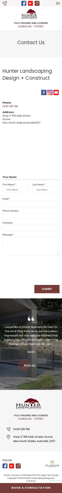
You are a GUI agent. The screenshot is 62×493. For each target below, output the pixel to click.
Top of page (52, 475)
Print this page (39, 475)
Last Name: (38, 184)
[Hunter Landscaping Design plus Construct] (29, 14)
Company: (7, 222)
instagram (37, 3)
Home (6, 475)
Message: (7, 234)
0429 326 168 (6, 3)
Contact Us (16, 475)
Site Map (27, 475)
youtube (30, 3)
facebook (23, 3)
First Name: (8, 184)
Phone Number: (10, 210)
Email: (5, 198)
